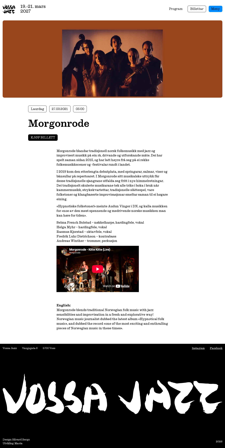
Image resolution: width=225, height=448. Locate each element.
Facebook (216, 348)
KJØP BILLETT (43, 137)
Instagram (198, 348)
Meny (215, 9)
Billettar (197, 9)
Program (176, 9)
